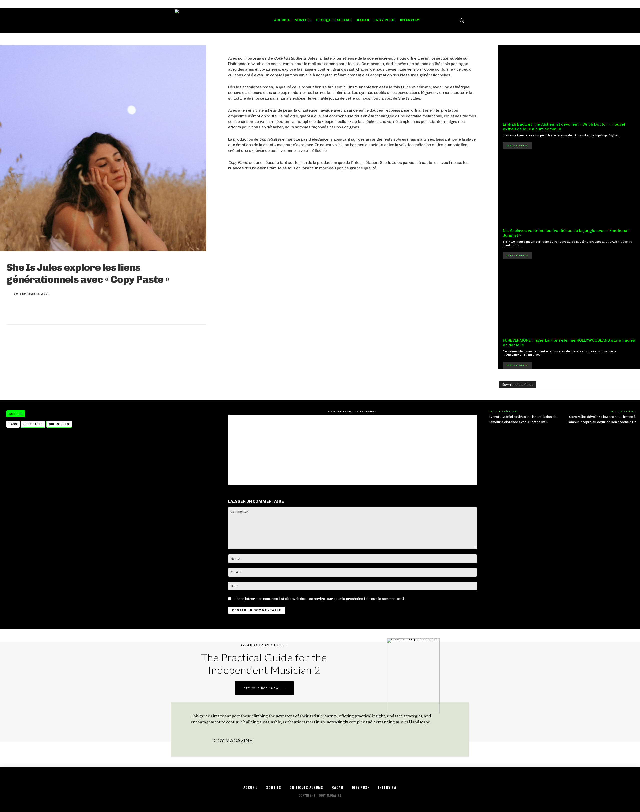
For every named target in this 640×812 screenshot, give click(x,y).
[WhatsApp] (63, 309)
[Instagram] (453, 4)
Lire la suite (517, 145)
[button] (461, 20)
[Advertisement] (352, 306)
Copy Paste (33, 424)
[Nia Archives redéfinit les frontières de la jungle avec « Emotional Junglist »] (569, 190)
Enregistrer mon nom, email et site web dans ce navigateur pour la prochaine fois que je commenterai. (319, 599)
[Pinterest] (47, 309)
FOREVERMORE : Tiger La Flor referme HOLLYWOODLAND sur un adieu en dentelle (569, 343)
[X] (459, 4)
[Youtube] (466, 4)
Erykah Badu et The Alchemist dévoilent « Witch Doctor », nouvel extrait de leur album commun (564, 127)
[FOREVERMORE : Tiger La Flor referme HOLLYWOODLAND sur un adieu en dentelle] (569, 299)
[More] (80, 309)
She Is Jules (59, 424)
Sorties (16, 414)
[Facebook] (447, 4)
